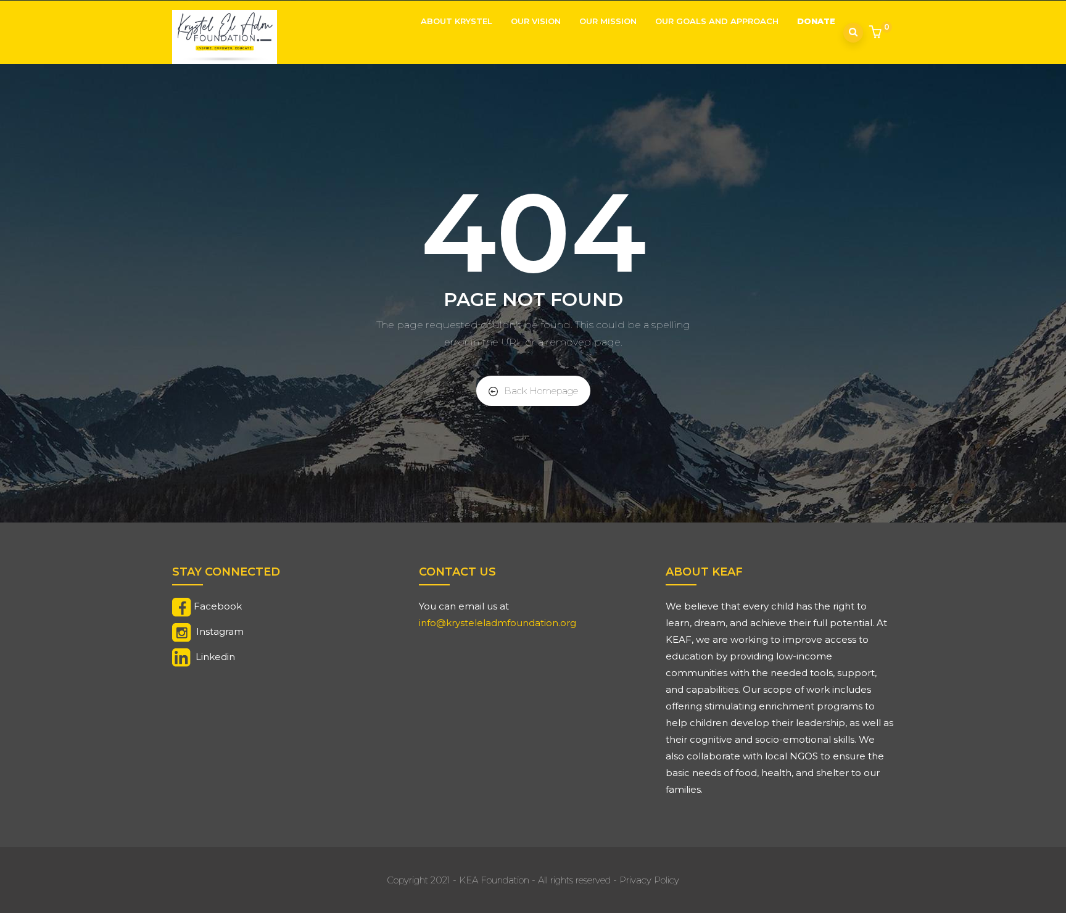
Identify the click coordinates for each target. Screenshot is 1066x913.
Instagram (220, 631)
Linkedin (215, 657)
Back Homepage (541, 391)
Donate (816, 21)
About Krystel (456, 21)
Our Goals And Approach (717, 21)
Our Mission (608, 21)
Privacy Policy (649, 880)
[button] (877, 33)
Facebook (218, 606)
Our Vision (536, 21)
